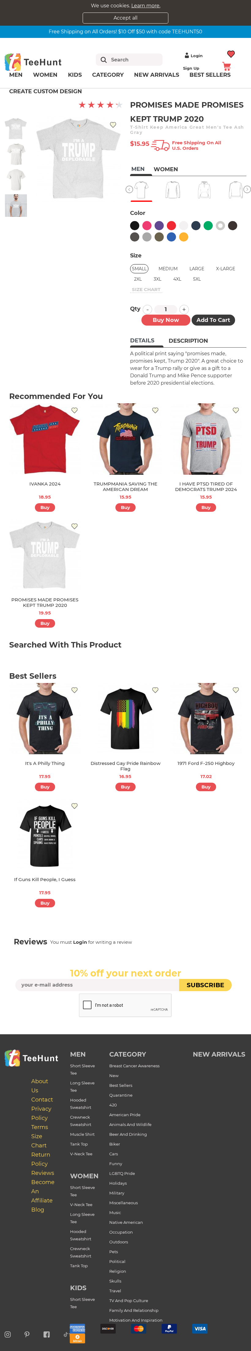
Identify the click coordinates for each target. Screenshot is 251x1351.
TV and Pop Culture (128, 1300)
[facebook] (46, 1333)
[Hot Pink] (147, 225)
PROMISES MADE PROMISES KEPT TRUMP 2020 (44, 602)
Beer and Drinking (128, 1134)
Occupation (121, 1232)
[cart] (226, 66)
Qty (135, 308)
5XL (197, 279)
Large (196, 268)
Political (117, 1261)
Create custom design (45, 91)
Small (139, 268)
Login (197, 55)
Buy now (166, 320)
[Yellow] (183, 237)
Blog (37, 1209)
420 (113, 1104)
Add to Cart (213, 320)
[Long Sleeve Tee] (172, 190)
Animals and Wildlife (130, 1124)
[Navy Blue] (195, 225)
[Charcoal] (134, 237)
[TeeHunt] (41, 62)
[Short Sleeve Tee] (141, 190)
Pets (113, 1251)
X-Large (225, 268)
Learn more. (145, 6)
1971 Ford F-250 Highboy (206, 763)
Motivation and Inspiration (136, 1320)
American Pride (124, 1114)
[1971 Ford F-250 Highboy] (206, 718)
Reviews (42, 1173)
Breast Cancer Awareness (134, 1065)
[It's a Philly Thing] (45, 718)
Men (16, 75)
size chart (146, 289)
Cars (113, 1153)
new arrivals (219, 1054)
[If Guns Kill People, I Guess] (45, 834)
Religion (117, 1271)
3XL (157, 279)
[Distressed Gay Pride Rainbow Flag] (125, 718)
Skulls (115, 1281)
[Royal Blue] (171, 237)
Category (108, 75)
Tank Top (79, 1144)
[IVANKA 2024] (45, 438)
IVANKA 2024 (45, 484)
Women (45, 75)
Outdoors (118, 1241)
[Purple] (159, 225)
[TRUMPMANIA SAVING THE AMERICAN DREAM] (125, 438)
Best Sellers (120, 1085)
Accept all (125, 18)
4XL (177, 279)
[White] (183, 225)
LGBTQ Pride (122, 1173)
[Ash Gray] (220, 225)
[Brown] (232, 225)
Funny (115, 1163)
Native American (126, 1222)
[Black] (134, 225)
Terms (39, 1127)
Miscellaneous (123, 1202)
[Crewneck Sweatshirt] (236, 190)
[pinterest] (27, 1333)
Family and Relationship (134, 1310)
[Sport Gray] (147, 237)
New (113, 1075)
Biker (114, 1144)
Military (116, 1192)
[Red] (171, 225)
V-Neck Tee (81, 1153)
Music (115, 1212)
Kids (75, 75)
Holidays (118, 1183)
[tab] (146, 341)
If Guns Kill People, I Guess (45, 879)
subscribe (205, 985)
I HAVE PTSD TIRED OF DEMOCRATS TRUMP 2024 (206, 486)
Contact (42, 1099)
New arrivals (156, 75)
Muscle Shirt (82, 1134)
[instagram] (8, 1333)
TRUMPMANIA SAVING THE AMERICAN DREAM (125, 486)
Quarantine (121, 1095)
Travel (115, 1290)
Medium (168, 268)
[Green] (208, 225)
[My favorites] (231, 53)
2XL (138, 279)
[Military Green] (159, 237)
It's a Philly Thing (45, 763)
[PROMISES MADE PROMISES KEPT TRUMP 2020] (45, 555)
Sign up (191, 68)
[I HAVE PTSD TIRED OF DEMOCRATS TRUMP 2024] (206, 438)
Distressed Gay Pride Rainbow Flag (125, 766)
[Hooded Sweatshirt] (204, 190)
